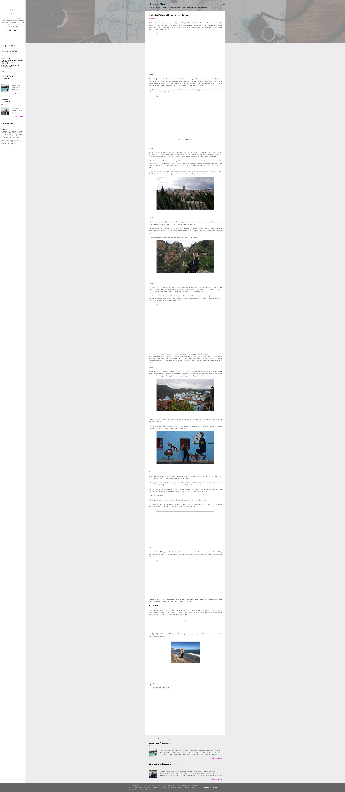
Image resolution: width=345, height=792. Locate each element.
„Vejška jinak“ (5, 63)
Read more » (217, 758)
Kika (12, 13)
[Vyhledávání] (224, 5)
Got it (215, 787)
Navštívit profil (13, 30)
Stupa (160, 472)
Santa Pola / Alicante (159, 743)
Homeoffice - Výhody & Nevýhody (12, 60)
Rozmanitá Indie (6, 67)
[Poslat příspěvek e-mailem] (153, 684)
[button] (220, 15)
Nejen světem (157, 4)
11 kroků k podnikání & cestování (164, 764)
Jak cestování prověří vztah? (10, 65)
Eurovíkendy (167, 687)
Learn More (208, 787)
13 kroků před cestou (8, 62)
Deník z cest (157, 687)
